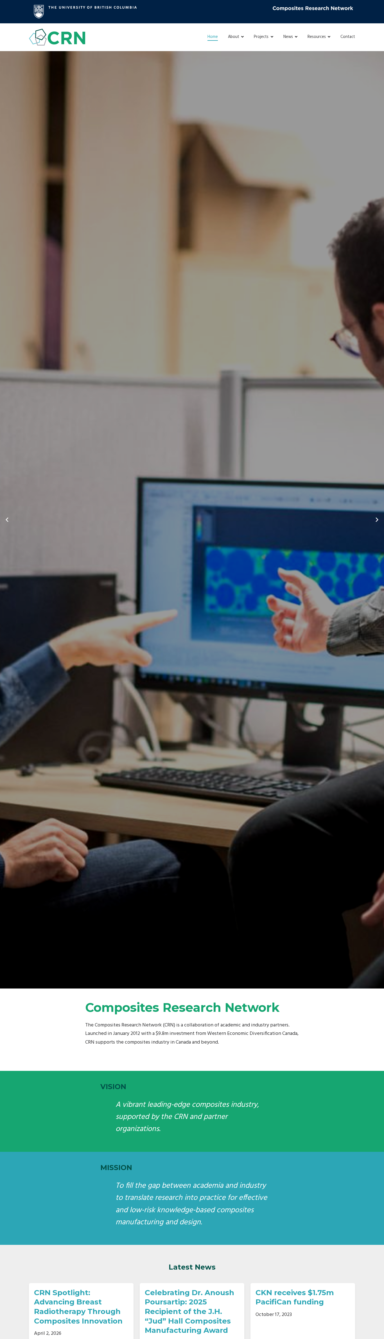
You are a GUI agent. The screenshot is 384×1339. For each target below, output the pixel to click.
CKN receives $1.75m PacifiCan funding (295, 1297)
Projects (261, 37)
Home (212, 37)
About (233, 37)
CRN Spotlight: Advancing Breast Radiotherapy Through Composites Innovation (78, 1307)
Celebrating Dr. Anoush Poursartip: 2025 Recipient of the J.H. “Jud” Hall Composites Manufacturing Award (189, 1311)
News (288, 37)
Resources (317, 37)
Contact (347, 37)
